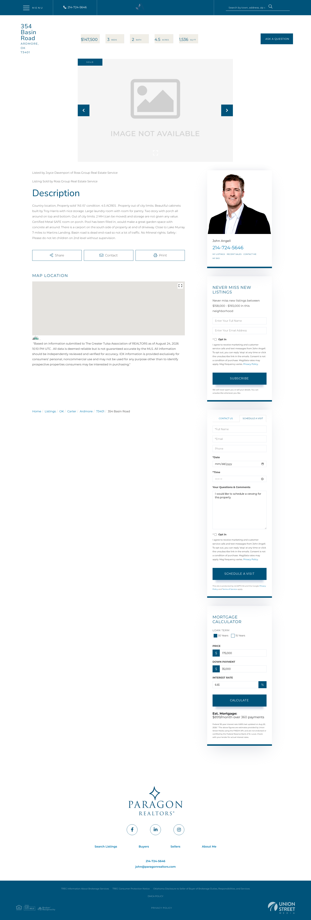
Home (36, 411)
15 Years (240, 635)
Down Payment (224, 661)
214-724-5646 (77, 7)
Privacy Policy (250, 364)
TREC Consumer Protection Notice (131, 888)
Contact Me (249, 254)
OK (61, 411)
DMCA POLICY (155, 896)
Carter (71, 411)
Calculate (239, 700)
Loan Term (221, 630)
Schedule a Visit (253, 418)
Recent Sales (234, 254)
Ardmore (86, 411)
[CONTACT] (277, 38)
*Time (216, 472)
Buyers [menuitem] (144, 846)
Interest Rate (223, 677)
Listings (50, 411)
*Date (216, 457)
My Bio (216, 258)
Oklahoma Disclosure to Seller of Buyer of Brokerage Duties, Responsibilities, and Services (201, 888)
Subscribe (239, 378)
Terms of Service (229, 589)
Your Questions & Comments (231, 487)
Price (217, 646)
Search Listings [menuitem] (106, 846)
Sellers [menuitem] (175, 846)
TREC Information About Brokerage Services (85, 888)
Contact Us (226, 418)
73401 (100, 411)
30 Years (223, 635)
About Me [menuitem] (209, 846)
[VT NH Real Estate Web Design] (281, 908)
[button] (270, 7)
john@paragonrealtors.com (155, 867)
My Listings (219, 254)
